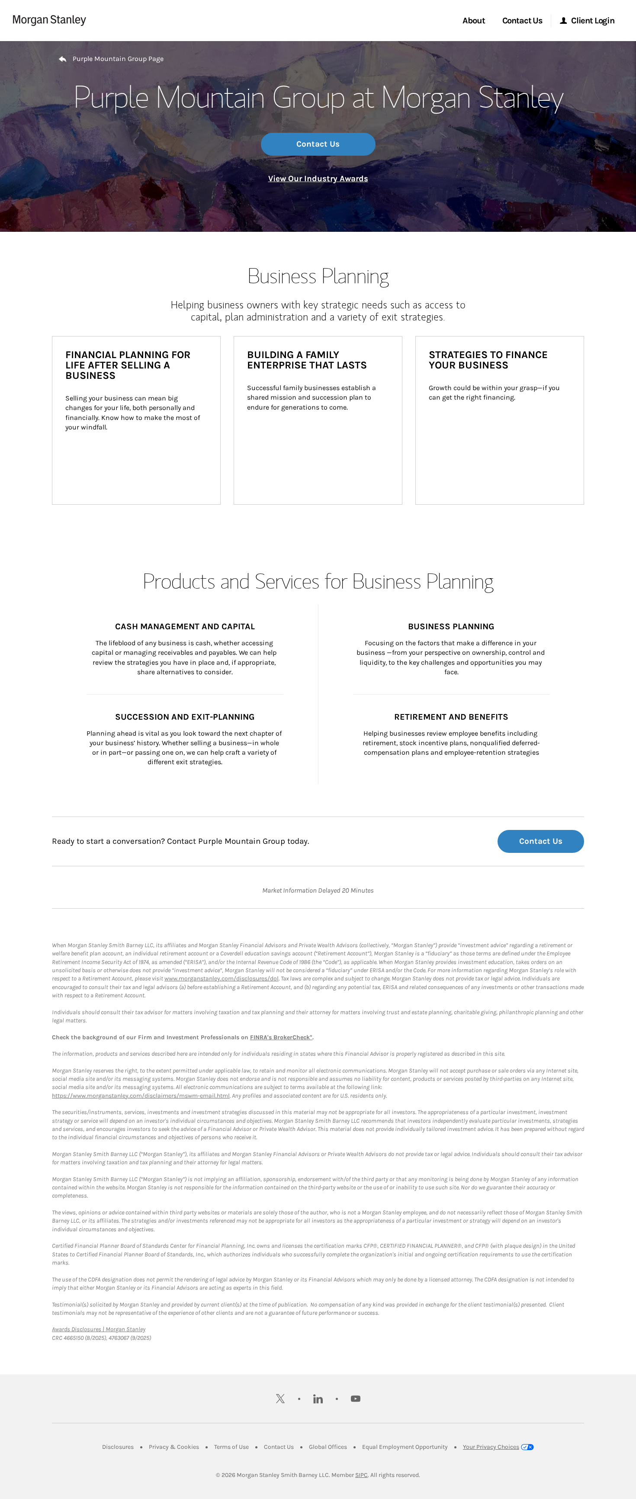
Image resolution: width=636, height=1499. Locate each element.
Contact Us (318, 144)
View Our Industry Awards (318, 178)
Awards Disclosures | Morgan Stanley (98, 1329)
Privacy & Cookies (174, 1447)
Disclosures (118, 1447)
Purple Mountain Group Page (118, 58)
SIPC (361, 1475)
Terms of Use (231, 1447)
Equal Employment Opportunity (405, 1447)
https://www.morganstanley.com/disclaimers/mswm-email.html (141, 1095)
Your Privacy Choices (491, 1447)
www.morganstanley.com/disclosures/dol (221, 978)
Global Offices (328, 1447)
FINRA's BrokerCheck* (281, 1037)
